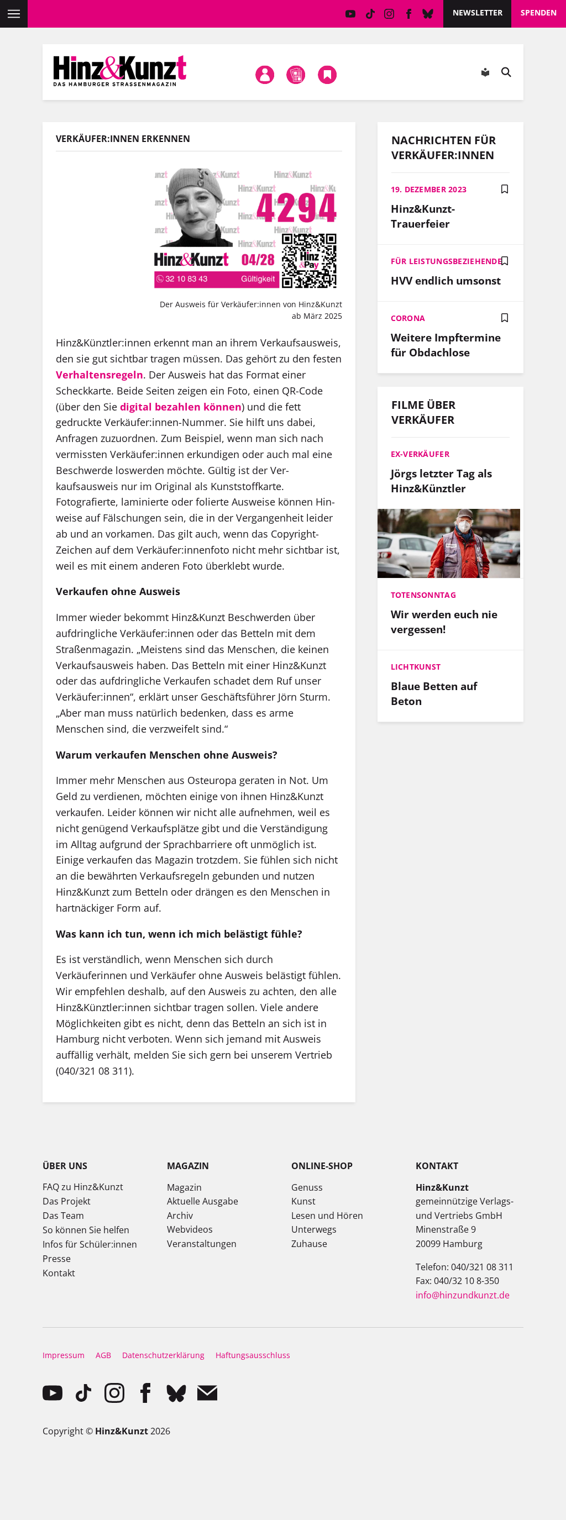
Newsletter (477, 12)
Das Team (63, 1215)
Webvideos (190, 1229)
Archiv (180, 1215)
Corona (408, 318)
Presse (57, 1259)
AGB (103, 1355)
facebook (408, 14)
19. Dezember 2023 (429, 189)
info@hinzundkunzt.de (463, 1295)
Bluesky (428, 14)
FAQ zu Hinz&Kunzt (83, 1187)
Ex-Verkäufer (420, 454)
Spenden (539, 12)
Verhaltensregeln (99, 374)
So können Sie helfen (86, 1230)
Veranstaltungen (202, 1244)
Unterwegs (314, 1229)
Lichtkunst (416, 666)
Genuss (307, 1187)
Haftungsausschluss (253, 1355)
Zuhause (309, 1244)
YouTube (350, 14)
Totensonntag (423, 595)
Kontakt (59, 1273)
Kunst (303, 1201)
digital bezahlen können (181, 406)
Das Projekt (67, 1201)
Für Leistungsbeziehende (446, 261)
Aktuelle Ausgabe (202, 1201)
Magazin (184, 1187)
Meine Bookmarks (327, 74)
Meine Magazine (296, 74)
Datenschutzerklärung (163, 1355)
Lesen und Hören (327, 1215)
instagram (389, 14)
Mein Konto (265, 74)
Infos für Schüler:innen (90, 1244)
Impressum (64, 1355)
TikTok (370, 14)
